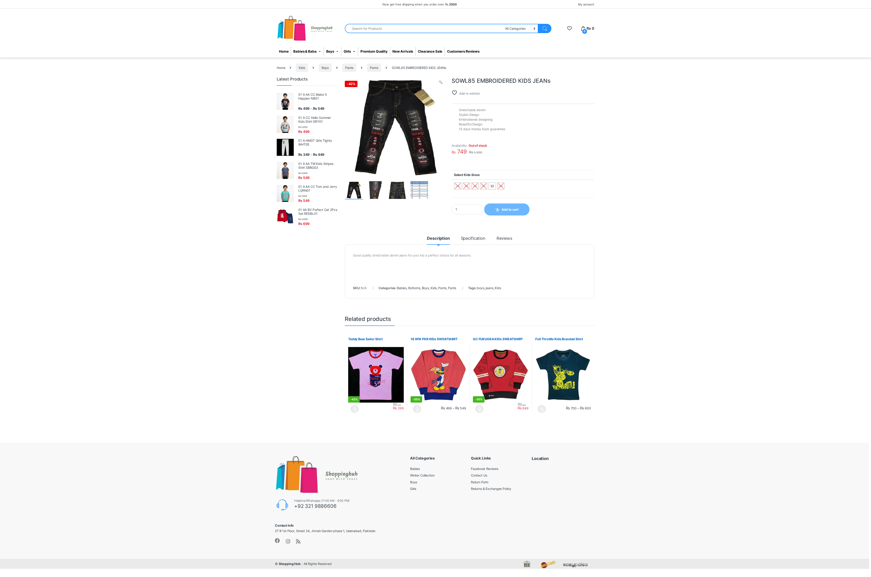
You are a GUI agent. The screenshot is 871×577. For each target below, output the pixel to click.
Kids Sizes (472, 175)
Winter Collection (422, 475)
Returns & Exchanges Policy (491, 489)
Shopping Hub (290, 564)
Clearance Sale (430, 51)
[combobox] (424, 28)
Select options (353, 409)
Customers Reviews (463, 51)
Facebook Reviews (484, 469)
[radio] (492, 186)
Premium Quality (374, 51)
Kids (302, 68)
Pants (349, 68)
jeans (489, 288)
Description (438, 238)
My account (586, 4)
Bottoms (414, 288)
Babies (402, 288)
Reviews (504, 238)
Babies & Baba (304, 51)
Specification (473, 238)
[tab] (438, 240)
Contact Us (479, 475)
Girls (347, 51)
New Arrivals (402, 51)
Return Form (479, 482)
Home (284, 51)
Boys (330, 51)
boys (480, 288)
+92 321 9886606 (315, 506)
